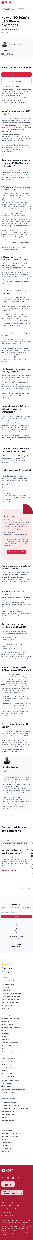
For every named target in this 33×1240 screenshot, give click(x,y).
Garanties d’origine (7, 1092)
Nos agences (5, 987)
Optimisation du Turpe (9, 1077)
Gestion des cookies (7, 1215)
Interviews (4, 1139)
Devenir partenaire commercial (11, 999)
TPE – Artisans (6, 1046)
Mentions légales (6, 1212)
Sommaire (17, 81)
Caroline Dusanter (16, 44)
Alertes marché (6, 1086)
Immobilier (5, 1033)
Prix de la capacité (7, 1120)
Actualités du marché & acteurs (12, 1133)
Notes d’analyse (6, 1130)
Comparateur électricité (9, 1102)
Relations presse (6, 1005)
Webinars (4, 1145)
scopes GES (5, 692)
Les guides (10, 8)
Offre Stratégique (7, 1024)
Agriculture (5, 1039)
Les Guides (5, 1152)
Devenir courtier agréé (7, 1202)
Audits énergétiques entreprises (12, 1068)
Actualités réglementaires (10, 1136)
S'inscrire (16, 916)
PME (2, 1049)
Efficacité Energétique (21, 8)
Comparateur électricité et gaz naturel (14, 1108)
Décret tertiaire (6, 1083)
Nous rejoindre (6, 990)
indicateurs (18, 600)
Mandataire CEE (6, 1074)
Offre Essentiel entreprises (10, 1018)
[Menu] (30, 3)
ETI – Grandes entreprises (10, 1052)
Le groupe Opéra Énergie (9, 981)
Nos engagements (7, 984)
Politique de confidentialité (9, 1209)
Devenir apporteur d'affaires (10, 996)
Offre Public (5, 1030)
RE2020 (3, 1071)
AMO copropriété (7, 1065)
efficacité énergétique (15, 529)
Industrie (4, 1036)
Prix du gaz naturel (7, 1114)
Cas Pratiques (6, 1149)
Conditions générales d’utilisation (11, 1205)
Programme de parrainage (10, 1002)
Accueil (3, 8)
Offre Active (5, 1021)
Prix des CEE (5, 1117)
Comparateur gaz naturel (10, 1105)
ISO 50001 (24, 736)
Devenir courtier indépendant (11, 993)
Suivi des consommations (10, 1080)
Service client (5, 1008)
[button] (21, 888)
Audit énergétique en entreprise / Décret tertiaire (15, 844)
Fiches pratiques (6, 1142)
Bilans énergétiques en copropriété (13, 1089)
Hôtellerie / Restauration (9, 1043)
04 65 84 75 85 (16, 74)
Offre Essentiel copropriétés (10, 1027)
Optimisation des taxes (9, 1062)
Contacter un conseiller (16, 552)
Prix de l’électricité (7, 1111)
